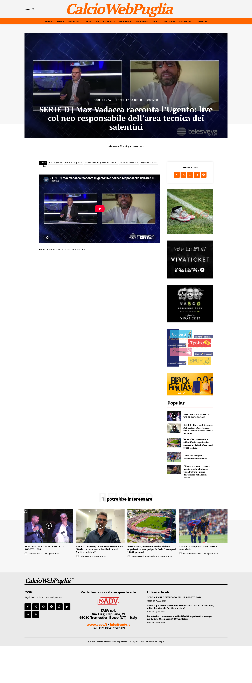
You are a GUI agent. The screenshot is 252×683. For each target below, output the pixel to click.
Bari (149, 612)
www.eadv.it (97, 625)
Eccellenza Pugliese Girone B (101, 163)
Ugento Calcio (149, 163)
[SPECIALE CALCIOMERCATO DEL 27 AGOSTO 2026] (174, 416)
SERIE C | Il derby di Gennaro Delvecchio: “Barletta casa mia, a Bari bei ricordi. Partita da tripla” (198, 429)
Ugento (152, 100)
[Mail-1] (27, 614)
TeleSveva (113, 146)
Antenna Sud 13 (35, 553)
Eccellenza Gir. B (129, 100)
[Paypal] (35, 614)
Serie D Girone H (129, 163)
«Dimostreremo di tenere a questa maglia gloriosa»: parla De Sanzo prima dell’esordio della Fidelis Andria (196, 472)
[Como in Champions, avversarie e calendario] (174, 457)
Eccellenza (102, 100)
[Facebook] (177, 175)
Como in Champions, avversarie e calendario (195, 457)
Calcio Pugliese (73, 163)
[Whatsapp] (59, 606)
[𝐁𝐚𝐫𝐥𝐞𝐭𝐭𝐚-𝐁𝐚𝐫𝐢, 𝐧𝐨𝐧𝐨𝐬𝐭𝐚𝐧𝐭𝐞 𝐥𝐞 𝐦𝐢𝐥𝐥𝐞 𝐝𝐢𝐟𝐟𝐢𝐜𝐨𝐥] (174, 442)
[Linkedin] (197, 175)
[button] (29, 9)
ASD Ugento (55, 163)
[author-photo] (26, 553)
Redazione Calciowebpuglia (143, 556)
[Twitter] (183, 175)
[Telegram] (203, 175)
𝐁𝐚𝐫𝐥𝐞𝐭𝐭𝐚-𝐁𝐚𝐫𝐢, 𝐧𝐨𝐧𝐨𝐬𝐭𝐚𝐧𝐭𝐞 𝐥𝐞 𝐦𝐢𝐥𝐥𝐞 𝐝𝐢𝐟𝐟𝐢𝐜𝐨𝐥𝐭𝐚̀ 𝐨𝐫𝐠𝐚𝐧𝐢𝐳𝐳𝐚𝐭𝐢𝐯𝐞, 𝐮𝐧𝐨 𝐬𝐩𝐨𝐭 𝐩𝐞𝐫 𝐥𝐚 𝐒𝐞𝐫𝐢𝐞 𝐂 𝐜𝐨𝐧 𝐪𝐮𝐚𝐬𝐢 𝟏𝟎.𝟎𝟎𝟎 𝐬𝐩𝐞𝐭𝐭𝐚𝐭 (198, 443)
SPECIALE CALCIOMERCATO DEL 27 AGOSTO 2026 (197, 416)
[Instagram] (43, 606)
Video (43, 166)
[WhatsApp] (190, 175)
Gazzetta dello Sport (192, 553)
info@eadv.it (120, 625)
